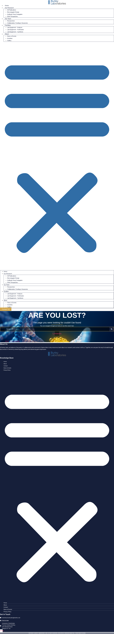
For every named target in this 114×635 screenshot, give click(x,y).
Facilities (8, 25)
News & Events (11, 36)
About (7, 34)
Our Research (9, 8)
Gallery (9, 40)
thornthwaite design (80, 633)
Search (2, 328)
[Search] (111, 329)
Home (7, 5)
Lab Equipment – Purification (15, 29)
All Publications (11, 10)
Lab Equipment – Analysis (14, 27)
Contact (6, 366)
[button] (57, 156)
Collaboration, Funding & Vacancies (17, 23)
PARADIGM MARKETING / (70, 633)
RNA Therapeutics (12, 16)
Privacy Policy (7, 370)
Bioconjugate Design (13, 12)
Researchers (11, 21)
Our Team (8, 18)
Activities (9, 38)
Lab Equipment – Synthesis (15, 32)
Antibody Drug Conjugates (14, 14)
